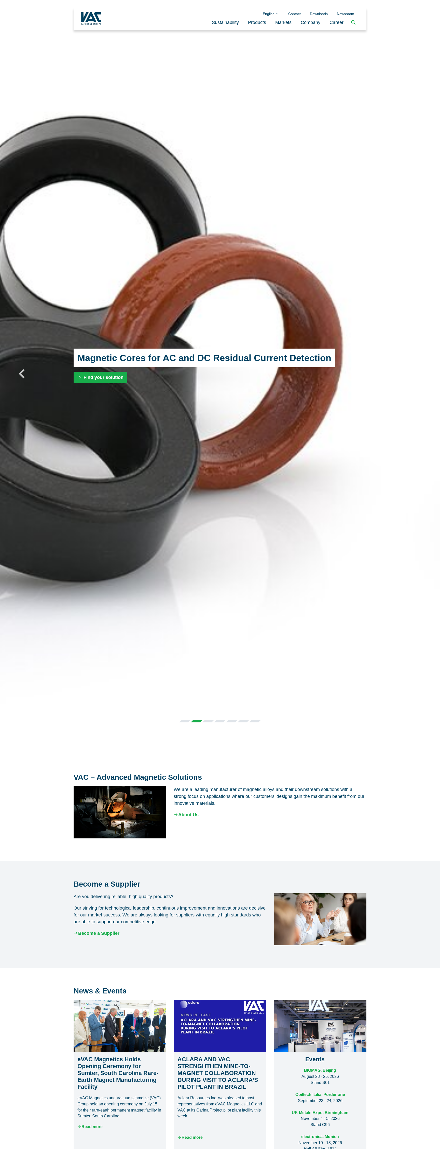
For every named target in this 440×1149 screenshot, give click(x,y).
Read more (92, 1127)
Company (310, 22)
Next (418, 373)
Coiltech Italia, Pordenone (320, 1094)
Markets (283, 22)
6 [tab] (243, 721)
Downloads (319, 14)
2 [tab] (196, 721)
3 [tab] (208, 721)
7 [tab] (255, 721)
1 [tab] (185, 721)
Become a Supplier (98, 933)
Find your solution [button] (102, 377)
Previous (22, 373)
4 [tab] (220, 721)
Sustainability (225, 22)
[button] (353, 22)
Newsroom (345, 14)
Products (257, 22)
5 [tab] (232, 721)
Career (336, 22)
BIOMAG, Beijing (320, 1070)
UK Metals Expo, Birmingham (320, 1112)
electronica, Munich (320, 1136)
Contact (294, 14)
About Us (188, 814)
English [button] (269, 14)
